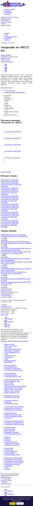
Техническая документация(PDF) (14, 92)
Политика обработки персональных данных (14, 341)
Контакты (7, 14)
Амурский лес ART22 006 (12, 151)
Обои (6, 35)
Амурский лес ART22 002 (12, 131)
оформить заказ (5, 58)
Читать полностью (6, 87)
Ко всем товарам (6, 172)
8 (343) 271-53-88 (6, 22)
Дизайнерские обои (10, 36)
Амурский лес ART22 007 (12, 157)
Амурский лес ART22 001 (12, 138)
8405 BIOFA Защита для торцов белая (14, 236)
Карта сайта (4, 314)
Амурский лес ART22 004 (12, 144)
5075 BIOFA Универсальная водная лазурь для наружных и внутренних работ (16, 252)
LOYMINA (7, 38)
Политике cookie (16, 500)
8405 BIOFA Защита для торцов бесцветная (16, 243)
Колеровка (7, 11)
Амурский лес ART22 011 (9, 192)
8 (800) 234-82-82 (6, 19)
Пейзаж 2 (7, 40)
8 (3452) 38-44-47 (6, 25)
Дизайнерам (8, 12)
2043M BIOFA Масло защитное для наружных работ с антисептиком (13, 272)
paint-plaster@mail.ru (7, 61)
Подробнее (4, 186)
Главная (6, 33)
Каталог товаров (9, 9)
